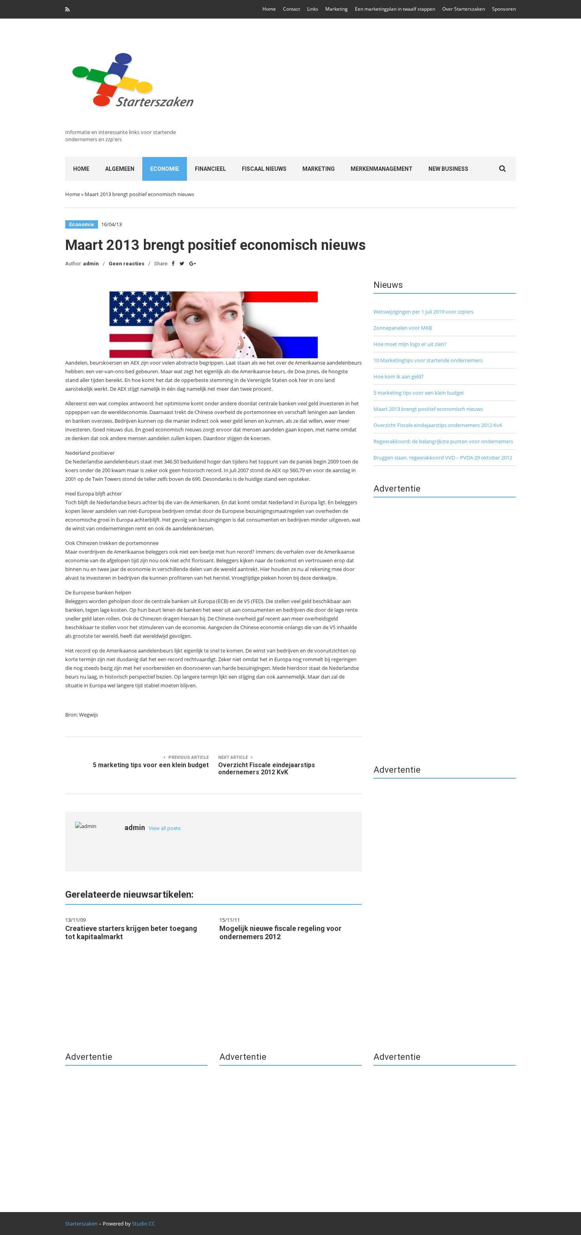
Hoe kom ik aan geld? (399, 376)
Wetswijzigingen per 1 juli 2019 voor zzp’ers (423, 311)
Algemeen (119, 169)
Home (269, 9)
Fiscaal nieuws (264, 169)
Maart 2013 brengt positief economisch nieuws (428, 408)
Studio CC (143, 1223)
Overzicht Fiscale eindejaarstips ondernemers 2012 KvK (438, 425)
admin (91, 264)
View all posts (165, 828)
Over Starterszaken (463, 9)
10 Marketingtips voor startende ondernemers (428, 360)
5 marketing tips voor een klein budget (419, 392)
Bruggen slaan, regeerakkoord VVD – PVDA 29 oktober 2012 (443, 457)
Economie (164, 169)
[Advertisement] (358, 87)
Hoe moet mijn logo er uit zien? (410, 344)
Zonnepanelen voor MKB (403, 327)
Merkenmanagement (382, 169)
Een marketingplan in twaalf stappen (395, 9)
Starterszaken (81, 1223)
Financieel (210, 169)
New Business (448, 169)
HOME (81, 169)
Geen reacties (126, 264)
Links (312, 9)
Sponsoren (504, 9)
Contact (291, 9)
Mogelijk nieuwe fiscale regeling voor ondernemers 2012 (280, 932)
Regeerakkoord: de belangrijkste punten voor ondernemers (443, 441)
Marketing (336, 9)
